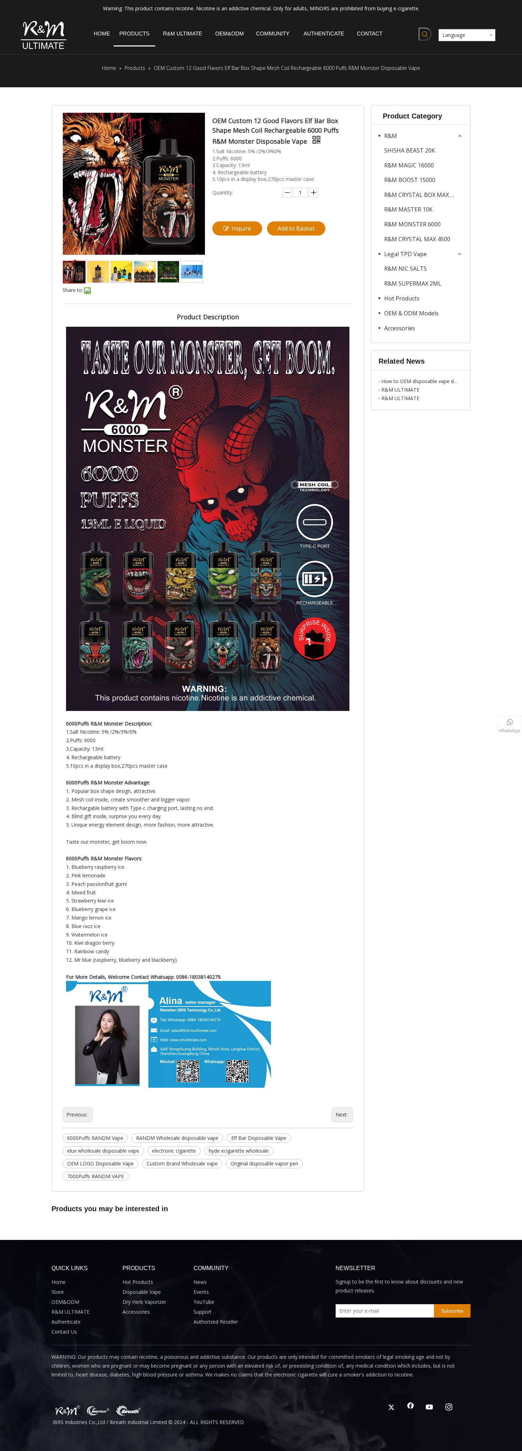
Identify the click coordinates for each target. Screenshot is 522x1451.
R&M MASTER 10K (408, 209)
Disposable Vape (142, 1292)
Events (201, 1292)
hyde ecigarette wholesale (239, 1150)
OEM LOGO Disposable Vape (100, 1163)
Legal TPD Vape (405, 254)
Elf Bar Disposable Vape (258, 1138)
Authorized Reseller (216, 1321)
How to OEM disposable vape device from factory (420, 381)
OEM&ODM (65, 1301)
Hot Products (401, 298)
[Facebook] (410, 1407)
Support (203, 1311)
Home (58, 1282)
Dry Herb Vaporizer (144, 1301)
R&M (390, 136)
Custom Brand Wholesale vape (182, 1163)
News (200, 1282)
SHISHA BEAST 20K (409, 150)
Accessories (399, 328)
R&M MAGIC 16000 (409, 165)
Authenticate (66, 1321)
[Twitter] (391, 1407)
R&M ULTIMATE (400, 389)
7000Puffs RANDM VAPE (95, 1176)
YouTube (204, 1301)
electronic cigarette (174, 1150)
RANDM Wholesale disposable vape (177, 1138)
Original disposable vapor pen (264, 1163)
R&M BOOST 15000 (409, 180)
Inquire (241, 228)
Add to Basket (296, 228)
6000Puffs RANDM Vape (95, 1138)
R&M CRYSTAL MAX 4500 (417, 239)
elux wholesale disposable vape (103, 1150)
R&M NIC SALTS (405, 268)
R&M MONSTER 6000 (412, 224)
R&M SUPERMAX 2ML (412, 283)
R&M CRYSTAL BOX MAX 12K (422, 195)
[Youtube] (429, 1407)
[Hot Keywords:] (425, 34)
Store (57, 1292)
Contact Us (64, 1331)
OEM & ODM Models (411, 313)
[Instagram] (449, 1407)
